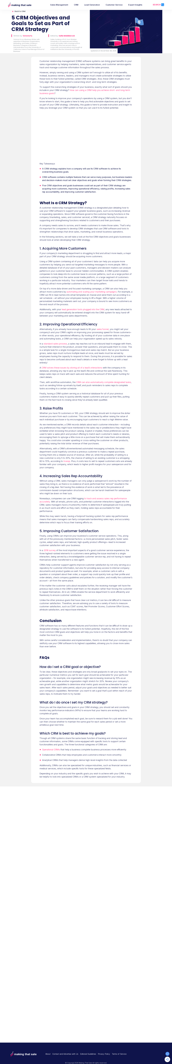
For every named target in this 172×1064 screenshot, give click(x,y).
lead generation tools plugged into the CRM (83, 309)
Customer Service (114, 5)
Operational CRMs (51, 749)
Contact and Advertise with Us (65, 1054)
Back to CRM (19, 11)
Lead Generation (92, 5)
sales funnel (103, 329)
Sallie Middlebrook (67, 36)
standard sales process (55, 343)
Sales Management (59, 5)
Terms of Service (119, 1054)
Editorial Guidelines (88, 1054)
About (47, 1054)
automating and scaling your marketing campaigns (92, 292)
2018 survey (50, 550)
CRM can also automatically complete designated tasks (103, 382)
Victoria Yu (27, 36)
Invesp (66, 461)
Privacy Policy (104, 1054)
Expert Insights (135, 5)
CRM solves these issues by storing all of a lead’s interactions (72, 367)
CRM (76, 5)
